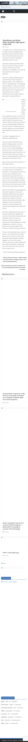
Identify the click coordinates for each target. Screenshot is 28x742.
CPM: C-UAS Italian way (11, 553)
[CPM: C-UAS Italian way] (14, 537)
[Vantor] (3, 563)
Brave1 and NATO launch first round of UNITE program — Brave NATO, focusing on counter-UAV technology (13, 526)
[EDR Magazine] (3, 11)
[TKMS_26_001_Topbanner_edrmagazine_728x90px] (14, 3)
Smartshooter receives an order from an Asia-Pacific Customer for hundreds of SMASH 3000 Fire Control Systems (14, 397)
